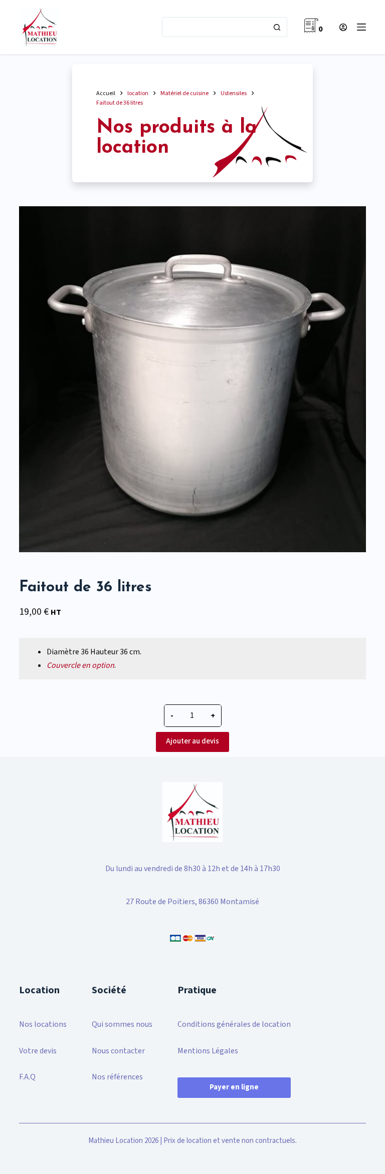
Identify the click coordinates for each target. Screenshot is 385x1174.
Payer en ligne (234, 1087)
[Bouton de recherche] (277, 27)
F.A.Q (27, 1076)
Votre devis (38, 1050)
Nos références (117, 1076)
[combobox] (215, 27)
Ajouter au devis (192, 741)
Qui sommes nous (122, 1024)
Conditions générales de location (234, 1024)
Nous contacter (118, 1050)
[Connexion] (343, 27)
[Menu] (361, 27)
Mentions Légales (207, 1050)
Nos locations (43, 1024)
